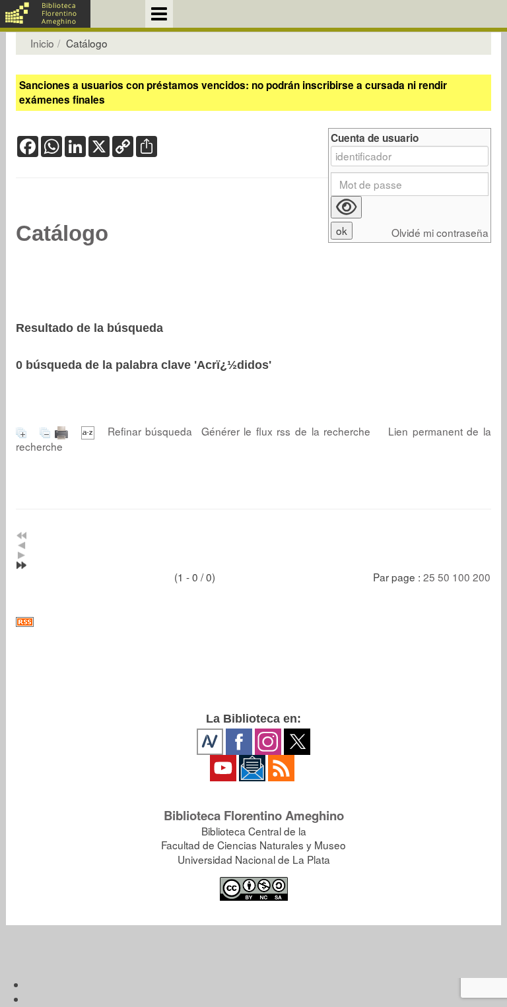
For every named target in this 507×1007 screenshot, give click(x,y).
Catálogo (62, 233)
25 (429, 576)
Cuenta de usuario (375, 138)
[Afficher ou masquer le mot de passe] (346, 207)
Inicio (42, 43)
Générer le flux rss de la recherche (286, 431)
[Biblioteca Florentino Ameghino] (45, 14)
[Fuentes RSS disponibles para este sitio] (253, 622)
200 (481, 576)
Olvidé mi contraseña (440, 233)
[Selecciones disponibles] (90, 431)
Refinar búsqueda (150, 431)
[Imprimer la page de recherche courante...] (64, 431)
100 (461, 576)
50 (444, 576)
